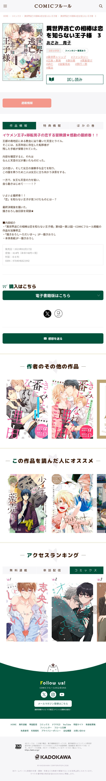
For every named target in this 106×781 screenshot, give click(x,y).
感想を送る (53, 338)
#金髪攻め (64, 64)
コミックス (16, 16)
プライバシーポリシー (51, 730)
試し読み (75, 79)
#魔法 (49, 67)
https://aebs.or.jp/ (32, 750)
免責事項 (24, 730)
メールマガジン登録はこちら (53, 703)
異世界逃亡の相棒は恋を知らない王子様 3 (78, 16)
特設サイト (78, 724)
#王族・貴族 (53, 60)
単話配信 (33, 724)
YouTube (67, 724)
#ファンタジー (79, 57)
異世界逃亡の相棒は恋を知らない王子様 (40, 16)
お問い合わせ (79, 730)
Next (95, 502)
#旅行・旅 (81, 64)
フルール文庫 (60, 727)
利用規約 (35, 730)
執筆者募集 (91, 724)
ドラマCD (56, 724)
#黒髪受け (86, 60)
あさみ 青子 (58, 43)
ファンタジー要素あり (75, 50)
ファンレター (46, 727)
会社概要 (67, 730)
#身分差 (70, 60)
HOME (5, 16)
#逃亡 (49, 64)
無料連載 (23, 724)
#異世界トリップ (56, 57)
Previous (11, 502)
